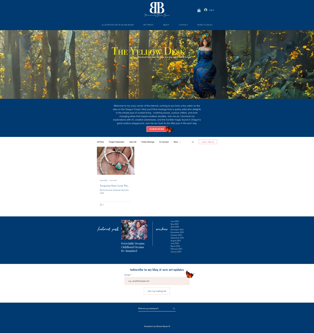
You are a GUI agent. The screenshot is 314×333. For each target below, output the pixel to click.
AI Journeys (164, 142)
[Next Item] (143, 230)
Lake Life (132, 142)
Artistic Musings (147, 142)
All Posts (100, 142)
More (176, 142)
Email (127, 275)
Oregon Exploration (116, 142)
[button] (199, 10)
